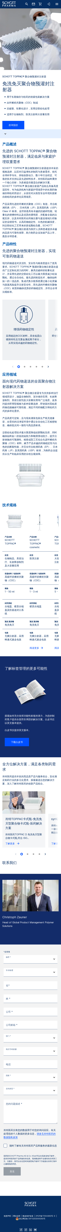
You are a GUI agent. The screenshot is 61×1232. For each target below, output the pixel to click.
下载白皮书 (17, 742)
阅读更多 (34, 647)
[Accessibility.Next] (48, 366)
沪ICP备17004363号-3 (45, 1216)
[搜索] (26, 4)
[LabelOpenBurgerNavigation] (57, 4)
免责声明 (7, 1216)
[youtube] (35, 1229)
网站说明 (16, 1216)
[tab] (18, 366)
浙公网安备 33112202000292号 (32, 1219)
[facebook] (21, 1229)
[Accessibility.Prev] (13, 366)
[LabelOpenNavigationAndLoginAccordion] (48, 4)
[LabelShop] (40, 4)
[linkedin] (30, 1229)
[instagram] (25, 1229)
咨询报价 (13, 125)
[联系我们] (33, 4)
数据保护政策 (28, 1216)
